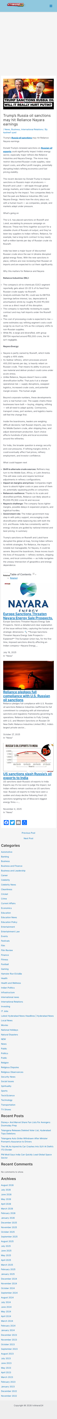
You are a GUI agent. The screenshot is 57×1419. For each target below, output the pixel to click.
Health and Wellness (11, 983)
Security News (8, 1077)
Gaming (5, 969)
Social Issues (7, 1081)
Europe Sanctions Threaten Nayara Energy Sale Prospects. (28, 616)
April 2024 (6, 1316)
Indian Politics (8, 987)
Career (4, 875)
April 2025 (6, 1260)
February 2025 (8, 1269)
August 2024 (7, 1297)
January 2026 (8, 1218)
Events (4, 936)
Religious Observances (12, 1072)
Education (6, 913)
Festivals (5, 941)
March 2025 (7, 1265)
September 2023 (9, 1349)
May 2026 (6, 1199)
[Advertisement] (28, 42)
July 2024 (6, 1302)
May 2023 (6, 1368)
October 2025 (8, 1232)
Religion (5, 1062)
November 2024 (9, 1283)
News (4, 1044)
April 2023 (6, 1372)
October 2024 (8, 1288)
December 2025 (9, 1222)
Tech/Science (8, 1095)
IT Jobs (4, 1011)
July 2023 (6, 1358)
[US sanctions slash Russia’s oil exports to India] (28, 757)
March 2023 (7, 1377)
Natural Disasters (9, 1034)
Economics (6, 908)
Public (4, 1058)
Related (13, 578)
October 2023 (8, 1344)
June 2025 (6, 1250)
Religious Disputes (10, 1067)
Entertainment (8, 927)
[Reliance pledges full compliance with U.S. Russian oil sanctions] (28, 675)
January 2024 (8, 1330)
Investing (5, 1006)
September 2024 (9, 1293)
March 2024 (7, 1321)
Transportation (8, 1105)
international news (10, 997)
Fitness (4, 959)
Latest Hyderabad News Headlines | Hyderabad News (27, 1016)
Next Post (28, 838)
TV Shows (6, 1109)
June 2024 (6, 1307)
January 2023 (8, 1386)
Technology (6, 1100)
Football (5, 964)
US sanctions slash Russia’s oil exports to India (27, 776)
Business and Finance (11, 866)
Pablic (4, 1048)
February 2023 (8, 1382)
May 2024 (6, 1311)
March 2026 (7, 1208)
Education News (9, 917)
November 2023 (9, 1339)
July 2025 (6, 1246)
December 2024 (9, 1279)
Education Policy (9, 922)
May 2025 (6, 1255)
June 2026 (6, 1194)
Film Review (7, 950)
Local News (6, 1020)
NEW (3, 1039)
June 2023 (6, 1363)
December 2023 (9, 1335)
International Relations (12, 1002)
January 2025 (8, 1274)
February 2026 (8, 1213)
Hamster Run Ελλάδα (11, 973)
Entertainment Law (10, 931)
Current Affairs (8, 903)
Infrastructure (8, 992)
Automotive (6, 852)
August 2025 (7, 1241)
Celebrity (5, 880)
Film (3, 945)
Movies (4, 1025)
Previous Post (28, 833)
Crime (4, 898)
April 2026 (6, 1204)
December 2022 (9, 1391)
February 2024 (8, 1325)
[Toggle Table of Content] (34, 574)
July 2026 (6, 1190)
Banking (5, 856)
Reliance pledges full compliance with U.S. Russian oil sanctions (26, 696)
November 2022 (9, 1396)
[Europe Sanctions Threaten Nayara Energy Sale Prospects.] (28, 597)
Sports (4, 1091)
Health (4, 978)
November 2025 (9, 1227)
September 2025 (9, 1236)
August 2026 (7, 1185)
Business (5, 861)
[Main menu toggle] (51, 6)
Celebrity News (8, 884)
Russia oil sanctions (21, 138)
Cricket (4, 894)
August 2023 (7, 1353)
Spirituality (6, 1086)
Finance (5, 955)
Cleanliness (6, 889)
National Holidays (9, 1030)
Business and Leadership (13, 870)
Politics (4, 1053)
